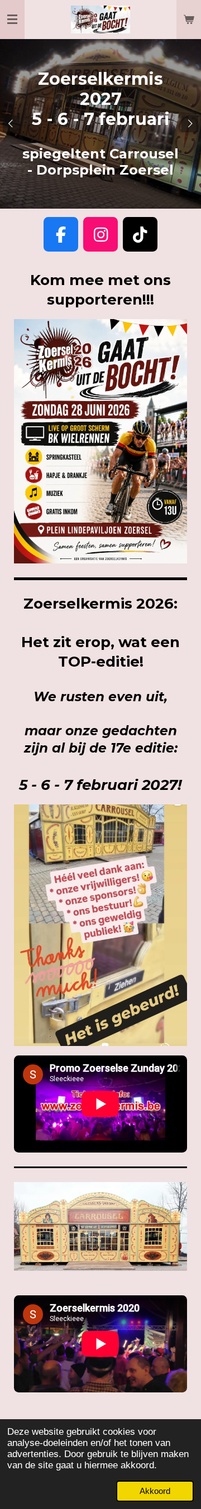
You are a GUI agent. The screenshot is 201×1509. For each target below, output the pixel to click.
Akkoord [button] (155, 1491)
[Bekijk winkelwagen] (188, 19)
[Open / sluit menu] (12, 19)
